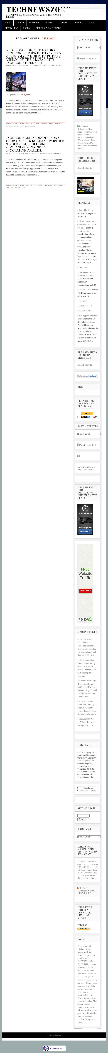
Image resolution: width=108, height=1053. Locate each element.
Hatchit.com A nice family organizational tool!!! (86, 275)
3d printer (82, 945)
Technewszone (38, 10)
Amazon (80, 952)
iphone (85, 992)
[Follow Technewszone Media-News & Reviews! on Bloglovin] (87, 376)
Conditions (86, 970)
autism (83, 963)
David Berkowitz (84, 167)
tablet (79, 1016)
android (88, 951)
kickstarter (83, 994)
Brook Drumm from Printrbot (86, 891)
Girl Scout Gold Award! (49, 28)
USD (79, 925)
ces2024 (36, 123)
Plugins (82, 300)
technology (30, 126)
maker (89, 1001)
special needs (89, 1013)
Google (82, 267)
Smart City (18, 126)
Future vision (47, 123)
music (81, 1006)
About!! (20, 23)
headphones (81, 986)
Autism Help (11, 28)
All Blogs (88, 949)
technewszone (87, 1016)
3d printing (84, 947)
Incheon (58, 123)
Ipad (80, 991)
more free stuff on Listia (86, 468)
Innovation (89, 989)
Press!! (91, 23)
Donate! (49, 23)
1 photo (27, 94)
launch (86, 998)
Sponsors (34, 23)
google (95, 983)
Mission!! (78, 23)
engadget (87, 977)
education (82, 973)
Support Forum (85, 310)
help (88, 986)
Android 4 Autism (86, 210)
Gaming (88, 983)
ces (34, 185)
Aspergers (82, 960)
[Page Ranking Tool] (86, 58)
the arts (94, 1020)
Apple (81, 955)
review (88, 1010)
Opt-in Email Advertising (88, 791)
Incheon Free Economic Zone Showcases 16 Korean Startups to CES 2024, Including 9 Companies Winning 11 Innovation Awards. (35, 144)
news (86, 1007)
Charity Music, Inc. (87, 221)
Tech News (19, 123)
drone (92, 970)
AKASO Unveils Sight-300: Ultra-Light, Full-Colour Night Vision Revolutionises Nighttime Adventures (87, 707)
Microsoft (87, 1004)
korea (9, 126)
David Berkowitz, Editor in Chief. (47, 65)
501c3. (8, 23)
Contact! (63, 23)
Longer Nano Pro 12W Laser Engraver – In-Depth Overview (86, 722)
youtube (81, 1022)
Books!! (26, 28)
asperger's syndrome (86, 956)
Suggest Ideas (84, 305)
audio (91, 961)
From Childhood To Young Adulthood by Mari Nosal (87, 980)
